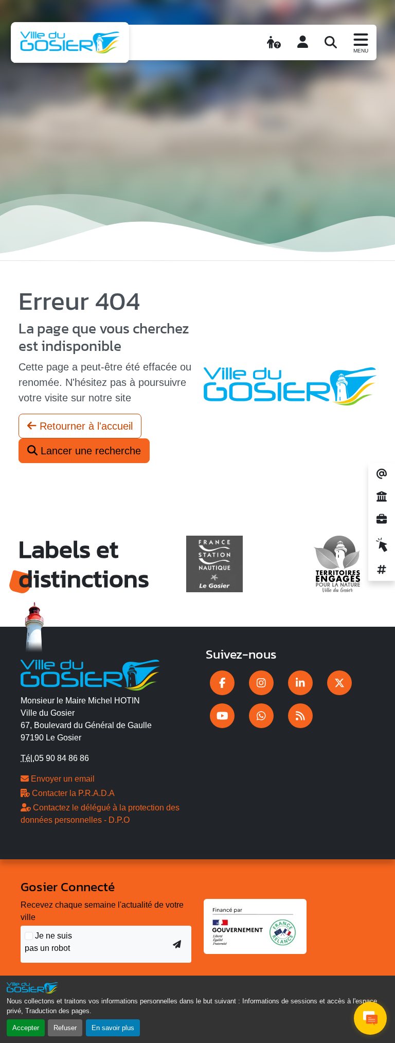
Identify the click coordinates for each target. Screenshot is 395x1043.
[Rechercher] (330, 42)
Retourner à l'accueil (85, 426)
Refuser (65, 1028)
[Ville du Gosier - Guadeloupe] (90, 673)
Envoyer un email (62, 778)
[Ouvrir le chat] (370, 1018)
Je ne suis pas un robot (48, 941)
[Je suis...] (274, 42)
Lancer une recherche (89, 450)
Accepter (25, 1028)
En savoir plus (113, 1028)
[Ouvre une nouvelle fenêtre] (222, 682)
